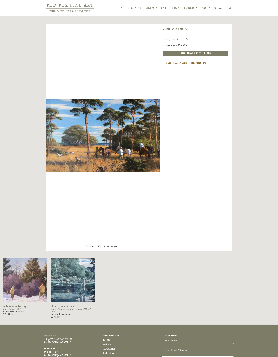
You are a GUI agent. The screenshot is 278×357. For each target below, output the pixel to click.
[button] (146, 8)
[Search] (230, 8)
